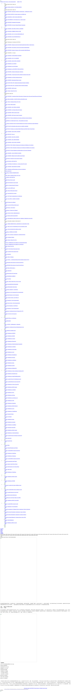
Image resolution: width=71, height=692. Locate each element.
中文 (21, 1)
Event (1, 531)
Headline (1, 528)
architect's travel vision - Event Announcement (8, 1)
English (18, 1)
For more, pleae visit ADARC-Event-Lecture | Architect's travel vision (35, 688)
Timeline (1, 533)
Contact (1, 532)
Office (1, 529)
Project (1, 530)
